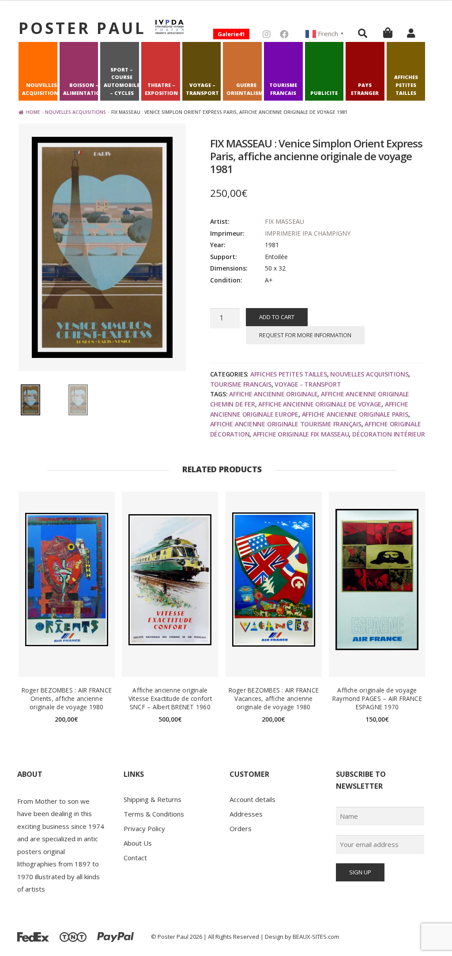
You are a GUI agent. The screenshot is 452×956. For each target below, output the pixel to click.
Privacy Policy (144, 828)
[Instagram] (267, 34)
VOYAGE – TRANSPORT (202, 89)
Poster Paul (82, 27)
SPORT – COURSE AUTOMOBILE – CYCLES (121, 81)
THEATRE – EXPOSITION (161, 89)
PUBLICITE (324, 93)
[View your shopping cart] (387, 32)
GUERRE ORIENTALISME (246, 89)
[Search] (362, 33)
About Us (138, 843)
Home (33, 112)
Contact (135, 857)
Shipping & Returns (152, 799)
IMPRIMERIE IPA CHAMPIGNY (307, 233)
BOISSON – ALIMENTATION (84, 89)
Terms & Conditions (154, 813)
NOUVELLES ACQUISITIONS (41, 89)
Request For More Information (305, 335)
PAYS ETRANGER (365, 89)
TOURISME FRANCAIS (283, 89)
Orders (241, 828)
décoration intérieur (388, 434)
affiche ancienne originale (273, 394)
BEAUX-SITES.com (316, 937)
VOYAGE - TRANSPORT (308, 384)
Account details (252, 799)
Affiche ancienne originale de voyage (319, 404)
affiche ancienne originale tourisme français (286, 424)
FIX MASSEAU (284, 221)
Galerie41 (231, 34)
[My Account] (411, 33)
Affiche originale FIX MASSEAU (301, 434)
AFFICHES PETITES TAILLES (406, 85)
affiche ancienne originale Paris (355, 414)
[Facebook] (284, 34)
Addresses (246, 813)
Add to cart (276, 317)
